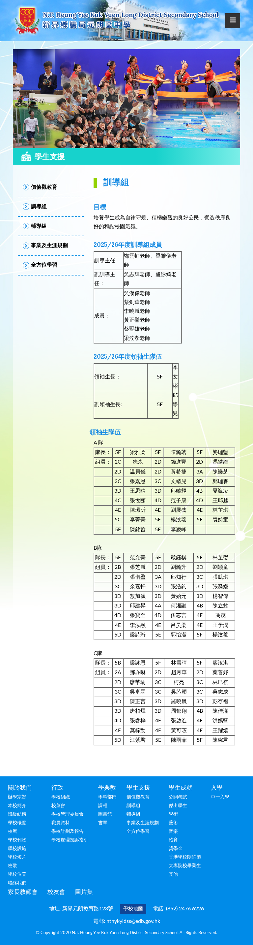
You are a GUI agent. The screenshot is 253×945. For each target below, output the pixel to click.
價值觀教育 (138, 797)
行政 (57, 788)
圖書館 (105, 814)
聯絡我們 (17, 883)
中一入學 (220, 797)
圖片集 (84, 892)
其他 (173, 874)
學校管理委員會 (67, 814)
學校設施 (17, 848)
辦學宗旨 (17, 797)
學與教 (107, 788)
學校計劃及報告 (67, 831)
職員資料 (60, 823)
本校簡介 (17, 805)
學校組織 (60, 797)
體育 (173, 840)
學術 (173, 814)
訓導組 (133, 805)
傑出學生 (178, 805)
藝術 (173, 823)
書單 (102, 823)
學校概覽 (17, 823)
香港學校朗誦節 (185, 857)
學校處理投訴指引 (69, 840)
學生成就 (180, 788)
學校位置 (17, 874)
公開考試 (178, 797)
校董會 (58, 805)
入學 (217, 788)
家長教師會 (23, 892)
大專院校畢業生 (185, 866)
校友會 (56, 892)
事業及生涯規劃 (142, 823)
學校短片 (17, 857)
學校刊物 (17, 840)
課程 (102, 805)
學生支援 (138, 788)
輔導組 (133, 814)
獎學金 (176, 848)
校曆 (12, 831)
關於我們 (20, 788)
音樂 (173, 831)
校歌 (12, 866)
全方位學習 (138, 831)
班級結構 (17, 814)
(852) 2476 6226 (185, 908)
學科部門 (107, 797)
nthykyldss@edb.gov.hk (133, 921)
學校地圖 (133, 908)
